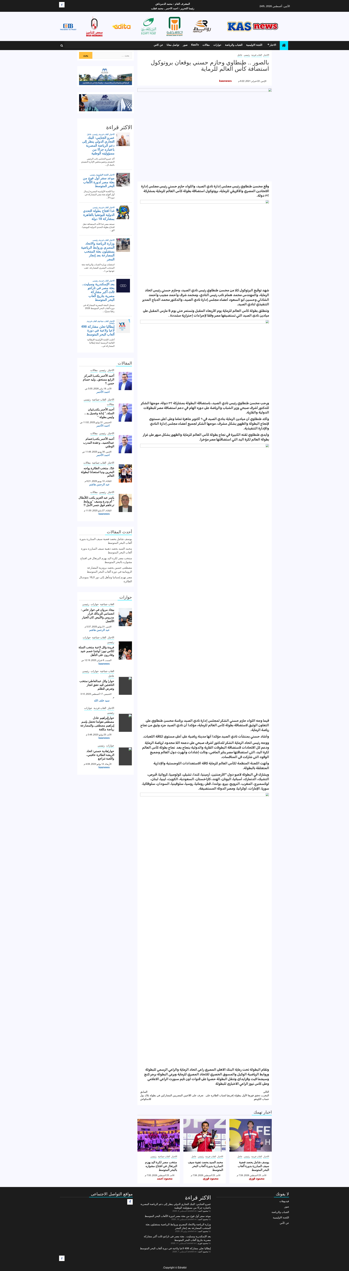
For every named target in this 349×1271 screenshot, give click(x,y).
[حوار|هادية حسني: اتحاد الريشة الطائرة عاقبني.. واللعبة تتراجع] (125, 756)
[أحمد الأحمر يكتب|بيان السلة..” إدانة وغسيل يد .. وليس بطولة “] (125, 413)
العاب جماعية (164, 1156)
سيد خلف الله (102, 700)
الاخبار (273, 44)
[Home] (284, 45)
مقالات (206, 44)
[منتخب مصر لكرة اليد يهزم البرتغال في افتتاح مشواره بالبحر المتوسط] (158, 1135)
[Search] (61, 45)
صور (185, 44)
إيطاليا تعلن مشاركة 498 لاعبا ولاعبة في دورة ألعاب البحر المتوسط (175, 1248)
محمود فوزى (256, 1178)
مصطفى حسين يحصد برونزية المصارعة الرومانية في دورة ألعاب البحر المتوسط (109, 569)
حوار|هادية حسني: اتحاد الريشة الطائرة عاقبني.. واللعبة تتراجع (100, 755)
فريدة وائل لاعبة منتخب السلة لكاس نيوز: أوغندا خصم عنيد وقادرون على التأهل (96, 651)
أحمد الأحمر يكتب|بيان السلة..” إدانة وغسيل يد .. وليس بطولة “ (99, 413)
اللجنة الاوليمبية (254, 44)
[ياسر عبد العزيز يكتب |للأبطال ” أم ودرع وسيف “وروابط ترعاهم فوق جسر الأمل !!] (125, 503)
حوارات (217, 44)
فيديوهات (284, 1201)
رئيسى (247, 54)
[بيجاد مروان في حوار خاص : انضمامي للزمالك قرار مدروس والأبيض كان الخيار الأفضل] (125, 617)
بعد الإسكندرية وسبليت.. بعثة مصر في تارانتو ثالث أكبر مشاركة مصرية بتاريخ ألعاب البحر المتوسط (177, 1238)
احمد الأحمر (103, 392)
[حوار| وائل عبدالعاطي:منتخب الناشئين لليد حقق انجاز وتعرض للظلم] (125, 686)
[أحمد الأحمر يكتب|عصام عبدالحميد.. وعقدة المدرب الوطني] (125, 444)
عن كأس (284, 1223)
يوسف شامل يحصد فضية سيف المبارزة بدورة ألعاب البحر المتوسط (253, 1166)
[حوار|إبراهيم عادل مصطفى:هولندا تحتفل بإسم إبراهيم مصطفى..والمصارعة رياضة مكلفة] (125, 723)
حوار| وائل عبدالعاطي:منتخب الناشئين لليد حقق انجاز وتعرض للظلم (96, 685)
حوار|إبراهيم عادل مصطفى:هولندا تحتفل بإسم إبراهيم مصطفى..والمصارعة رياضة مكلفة (97, 723)
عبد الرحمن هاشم (99, 484)
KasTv (195, 44)
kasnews (225, 81)
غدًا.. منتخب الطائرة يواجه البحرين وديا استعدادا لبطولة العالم (97, 472)
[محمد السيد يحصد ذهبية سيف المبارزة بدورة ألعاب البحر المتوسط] (204, 1135)
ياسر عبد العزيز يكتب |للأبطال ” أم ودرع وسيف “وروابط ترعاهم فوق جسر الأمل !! (96, 501)
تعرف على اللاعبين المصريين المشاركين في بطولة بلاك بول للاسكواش (171, 1095)
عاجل (239, 54)
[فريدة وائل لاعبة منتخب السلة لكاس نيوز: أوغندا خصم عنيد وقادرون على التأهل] (125, 650)
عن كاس (158, 44)
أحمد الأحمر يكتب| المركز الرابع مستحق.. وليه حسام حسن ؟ (98, 379)
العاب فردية (256, 54)
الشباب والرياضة (233, 44)
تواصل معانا (173, 44)
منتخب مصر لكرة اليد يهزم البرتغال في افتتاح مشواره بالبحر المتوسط (161, 1166)
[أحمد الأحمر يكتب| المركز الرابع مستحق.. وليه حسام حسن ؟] (125, 381)
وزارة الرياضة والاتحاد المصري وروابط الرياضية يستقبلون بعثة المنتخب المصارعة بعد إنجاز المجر (178, 1226)
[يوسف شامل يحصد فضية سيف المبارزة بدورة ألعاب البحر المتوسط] (250, 1135)
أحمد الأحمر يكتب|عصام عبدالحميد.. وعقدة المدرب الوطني (98, 442)
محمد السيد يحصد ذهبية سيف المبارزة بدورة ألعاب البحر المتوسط (205, 1166)
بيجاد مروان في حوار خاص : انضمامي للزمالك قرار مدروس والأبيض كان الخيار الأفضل (97, 615)
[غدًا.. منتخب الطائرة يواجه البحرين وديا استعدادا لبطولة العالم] (125, 473)
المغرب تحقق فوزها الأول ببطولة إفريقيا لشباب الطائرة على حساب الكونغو (237, 1095)
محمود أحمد (165, 1178)
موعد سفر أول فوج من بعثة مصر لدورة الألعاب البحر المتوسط (178, 1216)
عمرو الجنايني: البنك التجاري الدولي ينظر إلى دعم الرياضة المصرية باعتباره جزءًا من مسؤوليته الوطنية (176, 1205)
